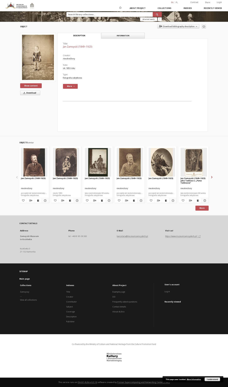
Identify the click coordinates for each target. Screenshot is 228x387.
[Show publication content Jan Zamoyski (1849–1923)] (70, 201)
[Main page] (120, 8)
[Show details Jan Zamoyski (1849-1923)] (45, 201)
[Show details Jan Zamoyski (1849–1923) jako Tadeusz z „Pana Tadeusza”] (204, 201)
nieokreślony (69, 58)
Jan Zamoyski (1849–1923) (65, 178)
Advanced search (149, 19)
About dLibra (118, 311)
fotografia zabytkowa (72, 78)
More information (194, 379)
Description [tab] (79, 36)
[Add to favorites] (204, 26)
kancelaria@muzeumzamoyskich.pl (132, 236)
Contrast (194, 2)
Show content (31, 85)
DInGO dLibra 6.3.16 (87, 382)
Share (207, 2)
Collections (164, 8)
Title (68, 292)
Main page (24, 279)
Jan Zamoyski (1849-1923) (33, 178)
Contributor (71, 301)
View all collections (28, 300)
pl (177, 2)
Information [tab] (123, 35)
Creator (69, 296)
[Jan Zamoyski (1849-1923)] (34, 162)
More (202, 208)
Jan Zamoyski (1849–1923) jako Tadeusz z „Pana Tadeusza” (193, 180)
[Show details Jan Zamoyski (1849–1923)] (76, 201)
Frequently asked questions (124, 301)
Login (219, 2)
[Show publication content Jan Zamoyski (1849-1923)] (38, 201)
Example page (118, 292)
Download (31, 93)
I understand (212, 379)
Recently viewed (213, 8)
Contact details (119, 306)
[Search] (157, 14)
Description (71, 316)
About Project (137, 8)
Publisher (70, 321)
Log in (167, 291)
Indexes (187, 8)
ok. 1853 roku (69, 68)
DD (113, 296)
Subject (69, 306)
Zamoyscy (24, 292)
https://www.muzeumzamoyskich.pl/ (181, 236)
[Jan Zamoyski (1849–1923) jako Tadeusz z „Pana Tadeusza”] (194, 162)
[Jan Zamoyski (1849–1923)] (38, 57)
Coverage (70, 311)
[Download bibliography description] (30, 201)
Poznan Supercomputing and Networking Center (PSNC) (143, 382)
